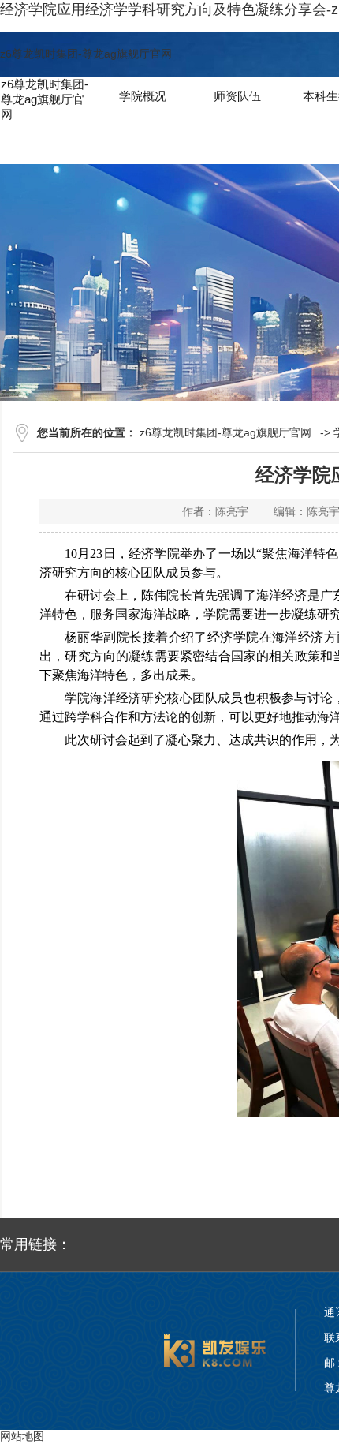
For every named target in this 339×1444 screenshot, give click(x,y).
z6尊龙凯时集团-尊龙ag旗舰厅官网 (86, 53)
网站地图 (22, 1436)
